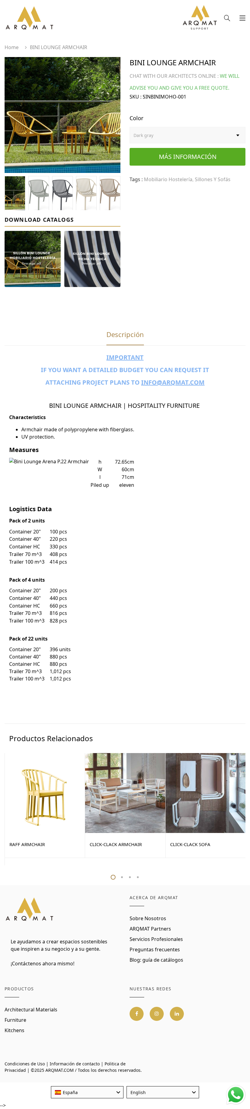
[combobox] (87, 1092)
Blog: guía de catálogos (156, 959)
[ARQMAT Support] (199, 19)
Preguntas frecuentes (155, 949)
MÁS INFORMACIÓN (187, 157)
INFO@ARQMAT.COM (173, 382)
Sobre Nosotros (148, 918)
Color (136, 118)
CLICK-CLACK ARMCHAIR (116, 844)
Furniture (15, 1020)
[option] (62, 115)
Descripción (125, 334)
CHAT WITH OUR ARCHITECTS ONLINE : (174, 76)
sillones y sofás (212, 179)
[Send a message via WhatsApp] (236, 1095)
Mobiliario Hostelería (168, 179)
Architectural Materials (31, 1009)
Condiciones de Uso (25, 1064)
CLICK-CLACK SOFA (190, 844)
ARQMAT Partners (150, 928)
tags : (136, 179)
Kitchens (14, 1030)
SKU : (135, 96)
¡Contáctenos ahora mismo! (42, 963)
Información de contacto (75, 1064)
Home (12, 47)
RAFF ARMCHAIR (27, 844)
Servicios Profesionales (156, 939)
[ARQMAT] (30, 909)
